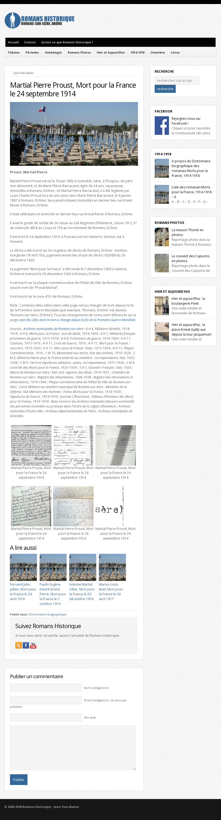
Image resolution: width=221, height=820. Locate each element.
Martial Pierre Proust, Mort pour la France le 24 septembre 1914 (73, 89)
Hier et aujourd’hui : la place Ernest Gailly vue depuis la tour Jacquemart (191, 329)
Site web (90, 717)
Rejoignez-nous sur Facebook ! (186, 121)
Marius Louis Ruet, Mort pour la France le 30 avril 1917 (111, 591)
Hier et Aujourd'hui (172, 291)
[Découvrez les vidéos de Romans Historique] (33, 645)
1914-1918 (137, 52)
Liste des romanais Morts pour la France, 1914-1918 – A (192, 192)
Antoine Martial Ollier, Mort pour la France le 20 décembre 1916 (82, 591)
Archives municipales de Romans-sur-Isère (53, 328)
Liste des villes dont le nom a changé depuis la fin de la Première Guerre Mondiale (77, 320)
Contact (30, 42)
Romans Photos (79, 52)
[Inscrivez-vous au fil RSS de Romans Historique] (18, 645)
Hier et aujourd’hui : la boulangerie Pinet (188, 301)
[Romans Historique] (39, 27)
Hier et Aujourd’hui (111, 52)
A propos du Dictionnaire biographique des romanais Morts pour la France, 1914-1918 (191, 168)
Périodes (32, 52)
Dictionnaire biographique (48, 614)
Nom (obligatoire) (96, 688)
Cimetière (157, 52)
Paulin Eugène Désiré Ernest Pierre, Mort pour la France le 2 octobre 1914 (53, 594)
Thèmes (14, 52)
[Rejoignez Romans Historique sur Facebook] (26, 645)
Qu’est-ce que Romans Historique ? (67, 42)
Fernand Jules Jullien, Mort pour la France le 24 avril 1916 (23, 591)
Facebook (163, 111)
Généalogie (53, 52)
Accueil (13, 42)
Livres (175, 52)
